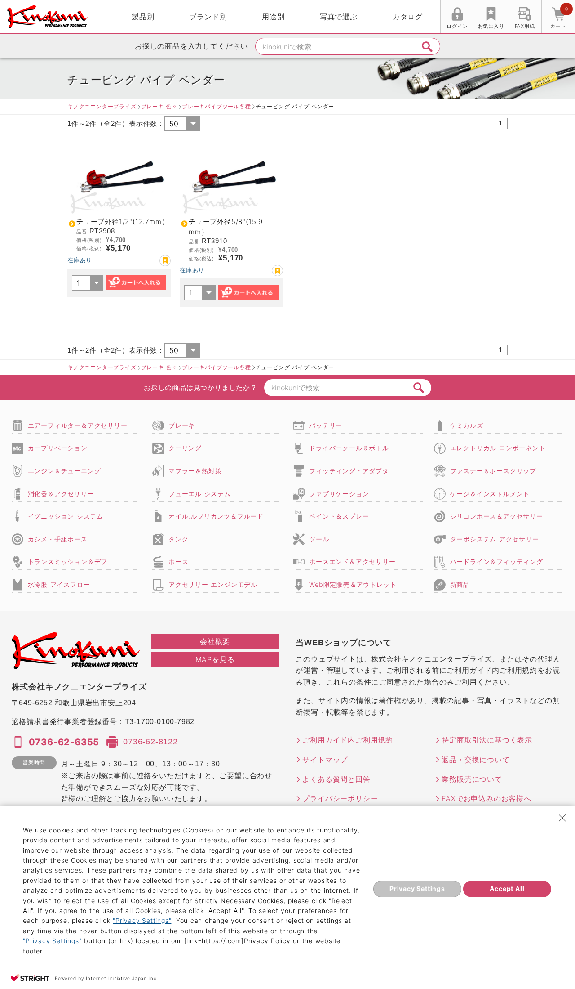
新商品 (460, 584)
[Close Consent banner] (562, 818)
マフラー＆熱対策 (194, 470)
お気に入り (491, 26)
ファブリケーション (339, 493)
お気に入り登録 (165, 260)
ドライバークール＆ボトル (349, 448)
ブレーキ (181, 425)
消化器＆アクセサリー (61, 493)
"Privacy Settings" (142, 920)
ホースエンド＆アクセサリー (352, 561)
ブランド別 (208, 16)
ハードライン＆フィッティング (496, 561)
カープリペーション (58, 448)
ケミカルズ (466, 425)
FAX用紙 (525, 26)
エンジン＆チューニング (64, 470)
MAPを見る (215, 659)
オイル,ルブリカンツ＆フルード (216, 516)
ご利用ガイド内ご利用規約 (347, 739)
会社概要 (215, 641)
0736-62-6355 (64, 742)
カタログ (408, 16)
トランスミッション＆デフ (68, 561)
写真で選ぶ (339, 16)
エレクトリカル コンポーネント (498, 448)
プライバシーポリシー (340, 798)
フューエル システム (199, 493)
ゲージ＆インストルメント (490, 493)
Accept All (507, 888)
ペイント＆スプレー (339, 516)
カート (558, 17)
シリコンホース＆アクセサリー (496, 516)
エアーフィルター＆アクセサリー (78, 425)
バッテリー (325, 425)
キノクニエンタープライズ (102, 106)
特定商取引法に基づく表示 (487, 739)
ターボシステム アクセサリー (494, 539)
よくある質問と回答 (336, 778)
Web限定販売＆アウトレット (352, 584)
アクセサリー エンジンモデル (212, 584)
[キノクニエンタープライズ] (47, 16)
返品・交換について (475, 759)
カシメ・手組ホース (58, 539)
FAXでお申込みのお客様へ (486, 798)
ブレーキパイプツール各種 (216, 106)
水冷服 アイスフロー (59, 584)
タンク (178, 539)
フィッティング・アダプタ (349, 470)
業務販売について (472, 778)
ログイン (457, 26)
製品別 (143, 16)
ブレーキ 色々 (159, 106)
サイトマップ (325, 759)
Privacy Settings (417, 888)
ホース (178, 561)
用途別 (273, 16)
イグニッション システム (65, 516)
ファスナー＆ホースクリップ (493, 470)
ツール (319, 539)
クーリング (185, 448)
